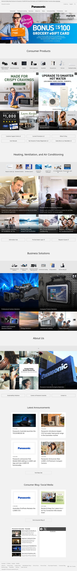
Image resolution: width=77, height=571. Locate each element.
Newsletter (11, 567)
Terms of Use (36, 565)
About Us (3, 565)
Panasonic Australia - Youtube (21, 529)
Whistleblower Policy (27, 565)
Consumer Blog (62, 565)
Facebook (52, 531)
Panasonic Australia (6, 4)
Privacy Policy (10, 565)
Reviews (17, 567)
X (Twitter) (8, 563)
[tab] (41, 529)
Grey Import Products (52, 565)
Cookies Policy (18, 565)
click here (58, 1)
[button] (5, 66)
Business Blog (4, 567)
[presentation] (41, 529)
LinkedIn (17, 563)
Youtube (13, 563)
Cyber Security (24, 567)
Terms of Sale (43, 565)
